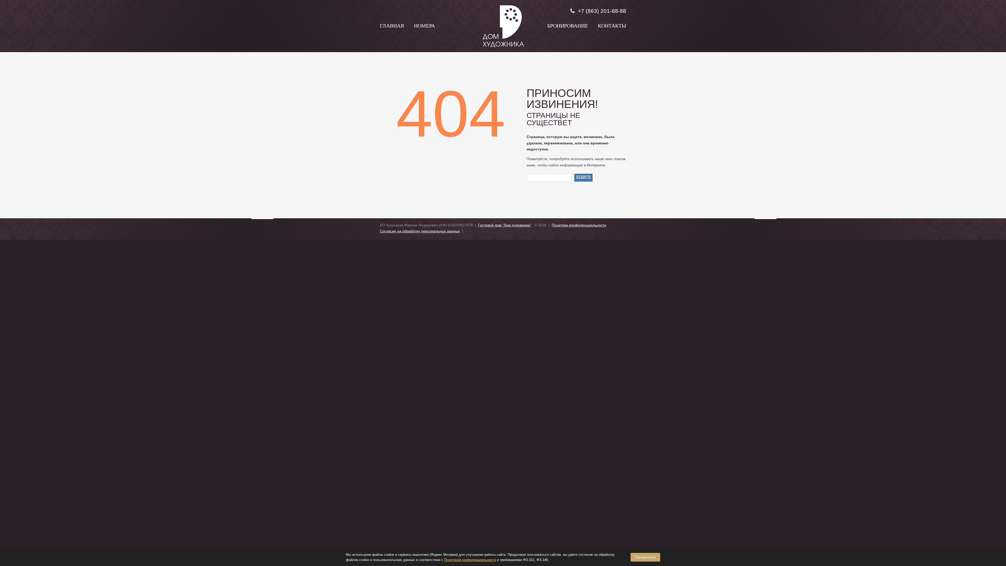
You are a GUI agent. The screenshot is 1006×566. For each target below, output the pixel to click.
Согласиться (645, 557)
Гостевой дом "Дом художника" (504, 225)
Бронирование (567, 26)
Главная (392, 26)
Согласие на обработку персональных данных (420, 231)
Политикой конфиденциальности (470, 560)
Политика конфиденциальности (579, 225)
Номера (424, 26)
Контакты (612, 26)
